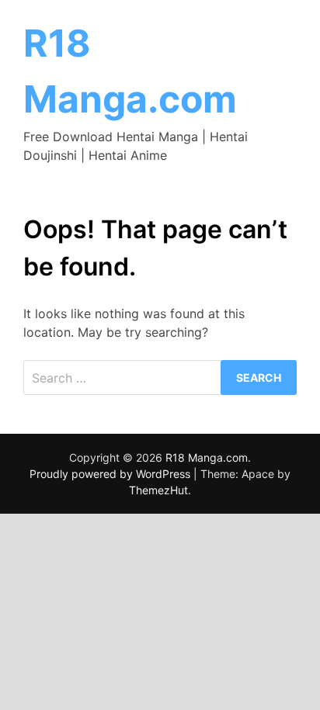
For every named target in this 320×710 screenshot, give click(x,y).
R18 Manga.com (206, 457)
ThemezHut (158, 490)
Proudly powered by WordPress (111, 473)
